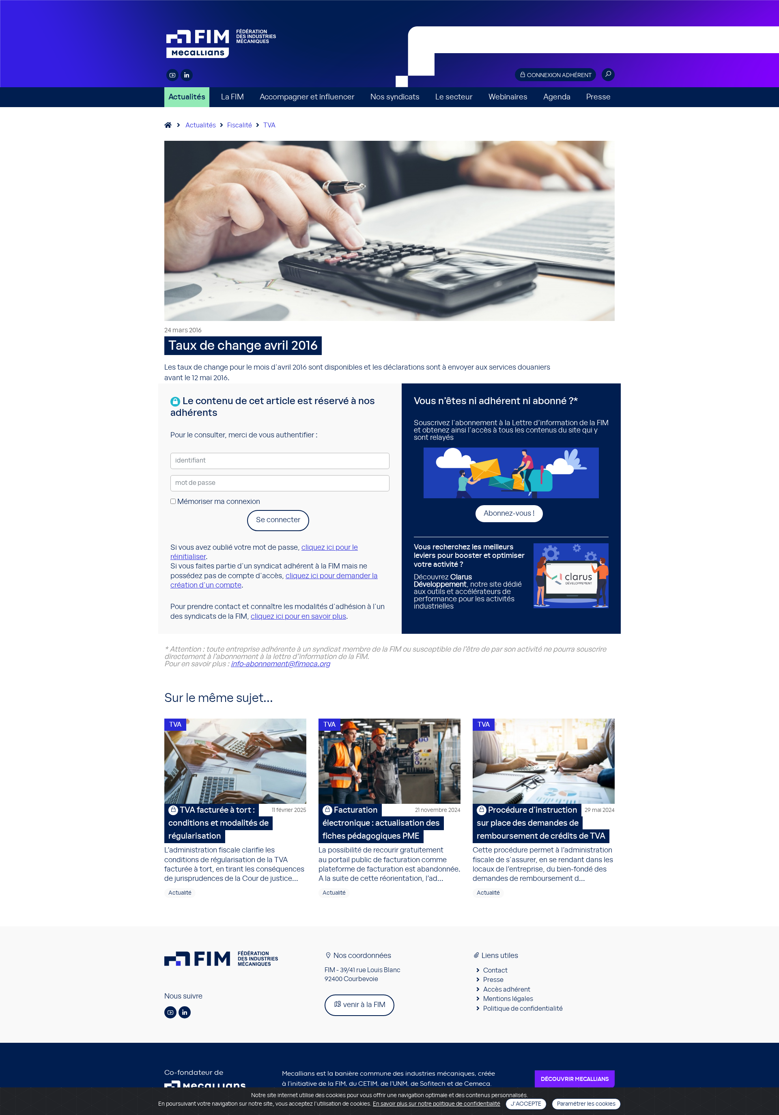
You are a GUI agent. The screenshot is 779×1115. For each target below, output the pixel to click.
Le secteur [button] (454, 97)
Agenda (556, 97)
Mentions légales (508, 999)
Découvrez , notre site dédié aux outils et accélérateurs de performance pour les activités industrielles (469, 577)
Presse (598, 97)
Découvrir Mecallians (575, 1079)
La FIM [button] (232, 97)
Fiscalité (239, 125)
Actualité (180, 893)
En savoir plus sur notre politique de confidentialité (436, 1104)
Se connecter (278, 520)
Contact (495, 970)
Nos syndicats (395, 97)
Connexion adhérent (559, 75)
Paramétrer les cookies (586, 1104)
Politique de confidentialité (523, 1008)
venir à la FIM (363, 1005)
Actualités (186, 97)
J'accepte (526, 1104)
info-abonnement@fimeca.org (280, 664)
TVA (269, 125)
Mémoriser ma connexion (218, 502)
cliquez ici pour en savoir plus (298, 616)
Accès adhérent (506, 989)
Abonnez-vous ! (509, 513)
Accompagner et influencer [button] (307, 97)
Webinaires (507, 97)
